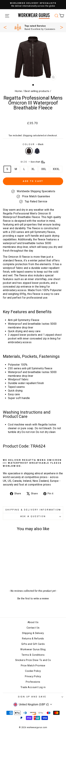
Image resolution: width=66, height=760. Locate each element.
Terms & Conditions (33, 654)
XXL (43, 169)
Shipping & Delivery (33, 633)
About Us (33, 622)
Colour (33, 144)
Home (18, 91)
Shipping (27, 135)
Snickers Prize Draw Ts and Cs (33, 660)
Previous (5, 27)
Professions (33, 681)
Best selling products (37, 91)
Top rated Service (35, 25)
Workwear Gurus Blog (33, 649)
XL (33, 169)
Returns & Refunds (33, 638)
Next (61, 27)
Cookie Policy (33, 671)
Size (31, 161)
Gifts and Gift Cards (33, 644)
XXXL (56, 169)
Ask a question (33, 516)
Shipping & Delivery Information (33, 509)
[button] (33, 598)
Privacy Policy (33, 676)
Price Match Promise (33, 665)
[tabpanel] (35, 27)
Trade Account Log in (33, 687)
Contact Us (33, 627)
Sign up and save (32, 696)
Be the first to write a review (33, 598)
